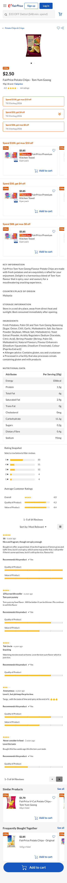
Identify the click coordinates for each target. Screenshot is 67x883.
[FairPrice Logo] (15, 6)
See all (60, 788)
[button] (62, 28)
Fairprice (18, 84)
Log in (46, 5)
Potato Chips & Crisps (14, 28)
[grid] (33, 161)
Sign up (31, 5)
